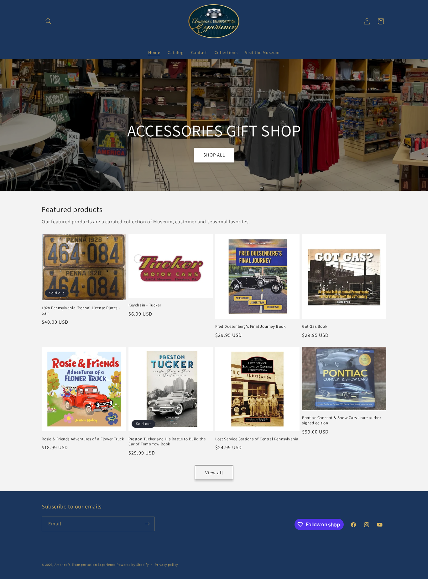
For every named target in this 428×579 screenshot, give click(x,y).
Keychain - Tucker (144, 305)
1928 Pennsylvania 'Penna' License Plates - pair (81, 310)
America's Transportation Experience (85, 564)
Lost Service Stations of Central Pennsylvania (257, 439)
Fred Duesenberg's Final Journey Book (250, 326)
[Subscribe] (147, 524)
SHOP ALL (214, 155)
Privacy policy (166, 564)
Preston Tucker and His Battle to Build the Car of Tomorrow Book (167, 442)
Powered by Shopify (133, 564)
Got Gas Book (314, 326)
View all (214, 472)
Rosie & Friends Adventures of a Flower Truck (83, 439)
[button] (48, 21)
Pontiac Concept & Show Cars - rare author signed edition (341, 420)
